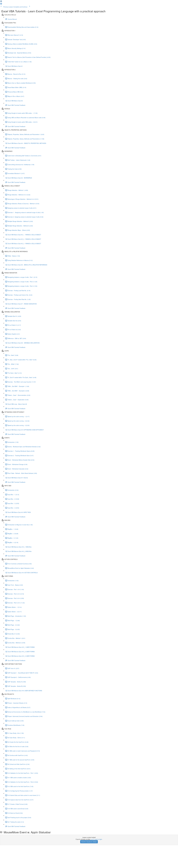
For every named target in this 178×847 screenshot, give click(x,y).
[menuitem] (1, 4)
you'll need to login (96, 839)
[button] (1, 2)
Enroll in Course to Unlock (89, 842)
